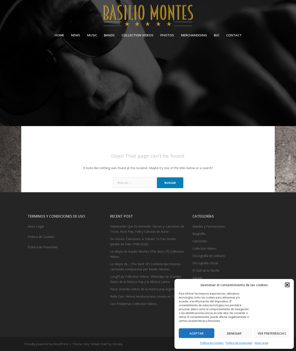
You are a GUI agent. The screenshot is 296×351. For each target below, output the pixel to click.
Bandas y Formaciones (208, 226)
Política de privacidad (239, 343)
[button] (287, 285)
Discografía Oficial (205, 263)
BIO (216, 35)
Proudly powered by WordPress (46, 344)
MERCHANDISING (194, 35)
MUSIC (92, 35)
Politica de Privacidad (42, 247)
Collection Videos (204, 248)
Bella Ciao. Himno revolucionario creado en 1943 (144, 296)
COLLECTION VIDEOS (137, 35)
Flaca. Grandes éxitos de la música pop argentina (144, 289)
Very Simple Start (95, 344)
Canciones (199, 241)
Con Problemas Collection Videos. (133, 304)
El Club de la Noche (206, 270)
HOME (59, 35)
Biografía (198, 234)
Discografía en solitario (208, 256)
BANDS (109, 35)
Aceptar (196, 333)
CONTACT (234, 35)
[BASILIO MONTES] (148, 16)
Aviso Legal (261, 343)
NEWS (75, 35)
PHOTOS (167, 35)
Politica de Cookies (41, 237)
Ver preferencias (272, 333)
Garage (197, 278)
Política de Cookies (211, 343)
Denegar (234, 333)
